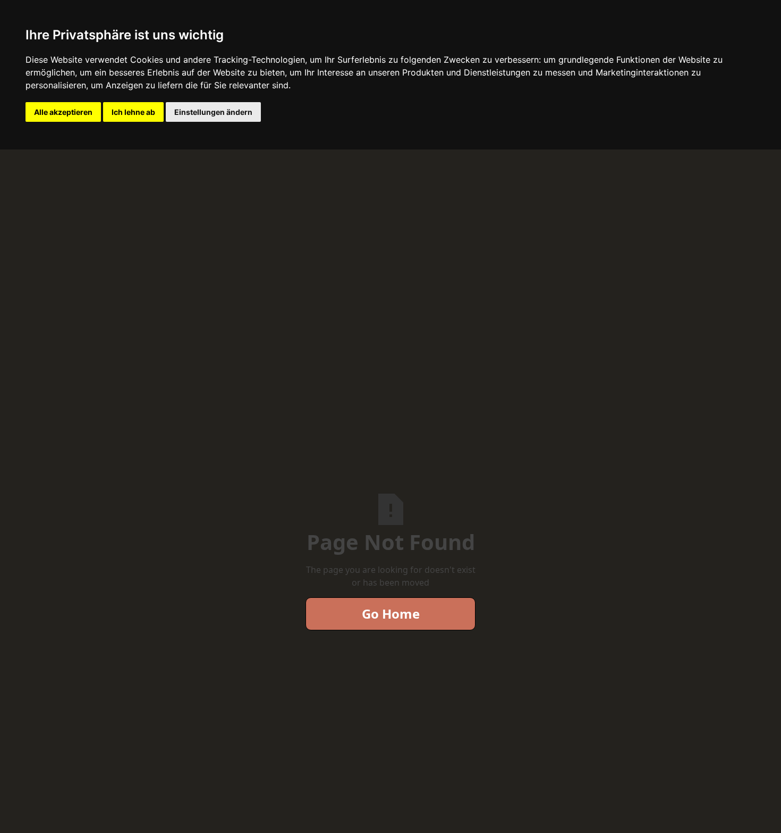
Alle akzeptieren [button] (63, 111)
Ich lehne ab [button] (133, 111)
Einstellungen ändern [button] (213, 111)
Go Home (391, 613)
